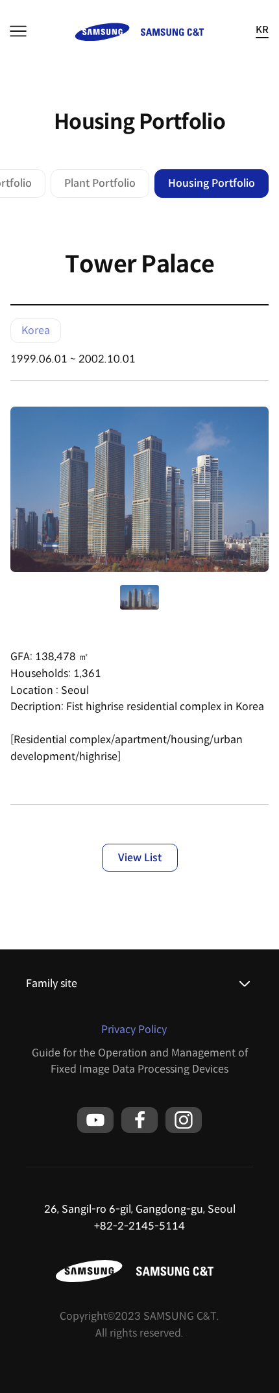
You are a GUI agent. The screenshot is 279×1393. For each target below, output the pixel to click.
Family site (51, 983)
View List (140, 857)
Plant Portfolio (100, 183)
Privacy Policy (134, 1029)
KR (262, 30)
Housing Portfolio (211, 183)
